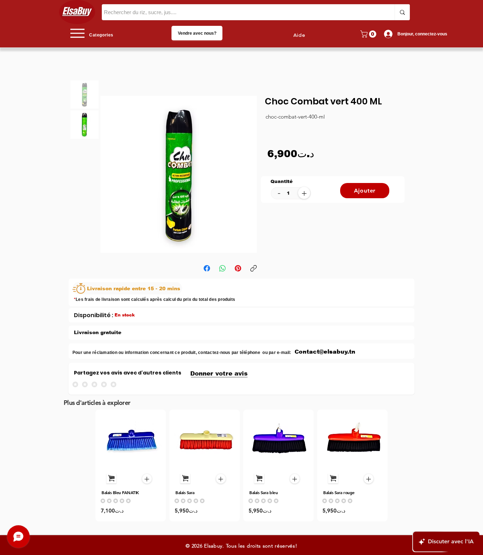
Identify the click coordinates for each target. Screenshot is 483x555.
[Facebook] (207, 268)
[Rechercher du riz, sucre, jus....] (402, 12)
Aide (299, 35)
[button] (369, 34)
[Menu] (77, 33)
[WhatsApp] (222, 268)
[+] (111, 479)
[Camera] (131, 440)
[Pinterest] (238, 268)
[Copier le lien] (253, 268)
